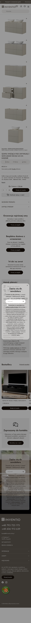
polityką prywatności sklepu (12, 307)
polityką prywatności (15, 332)
